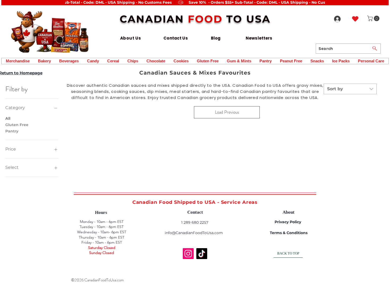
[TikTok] (201, 253)
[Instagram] (188, 253)
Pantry (11, 131)
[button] (374, 18)
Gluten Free (16, 124)
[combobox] (350, 89)
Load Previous (227, 112)
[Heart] (355, 18)
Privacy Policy (288, 222)
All (7, 118)
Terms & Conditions (288, 232)
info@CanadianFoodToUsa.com (194, 232)
